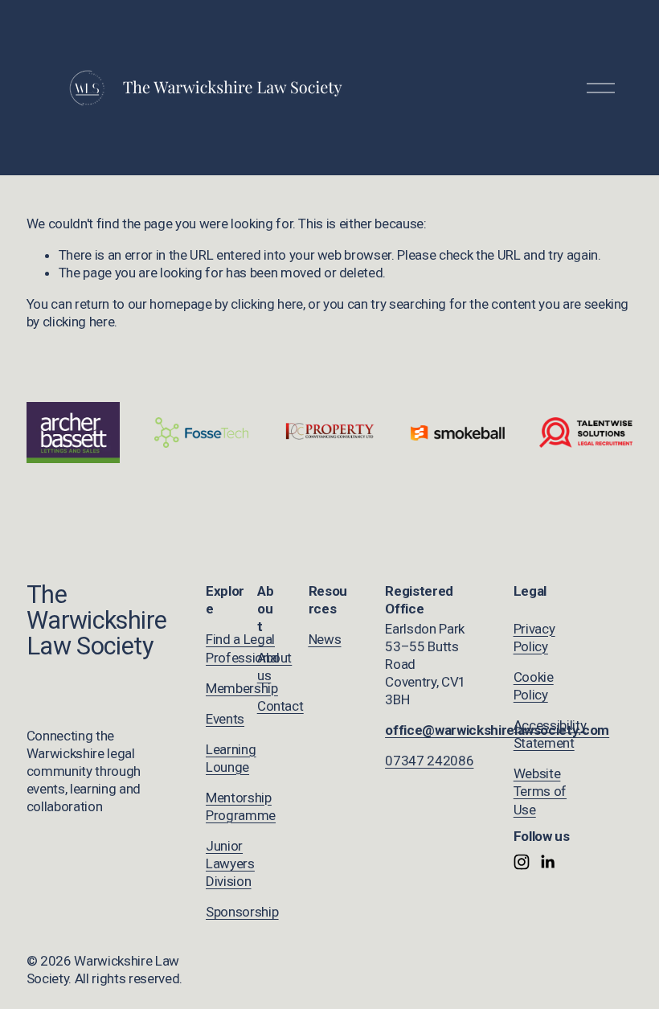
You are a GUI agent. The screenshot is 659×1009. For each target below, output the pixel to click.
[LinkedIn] (547, 862)
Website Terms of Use (540, 791)
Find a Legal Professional (243, 648)
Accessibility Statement (550, 734)
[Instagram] (522, 862)
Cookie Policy (534, 686)
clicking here (267, 304)
